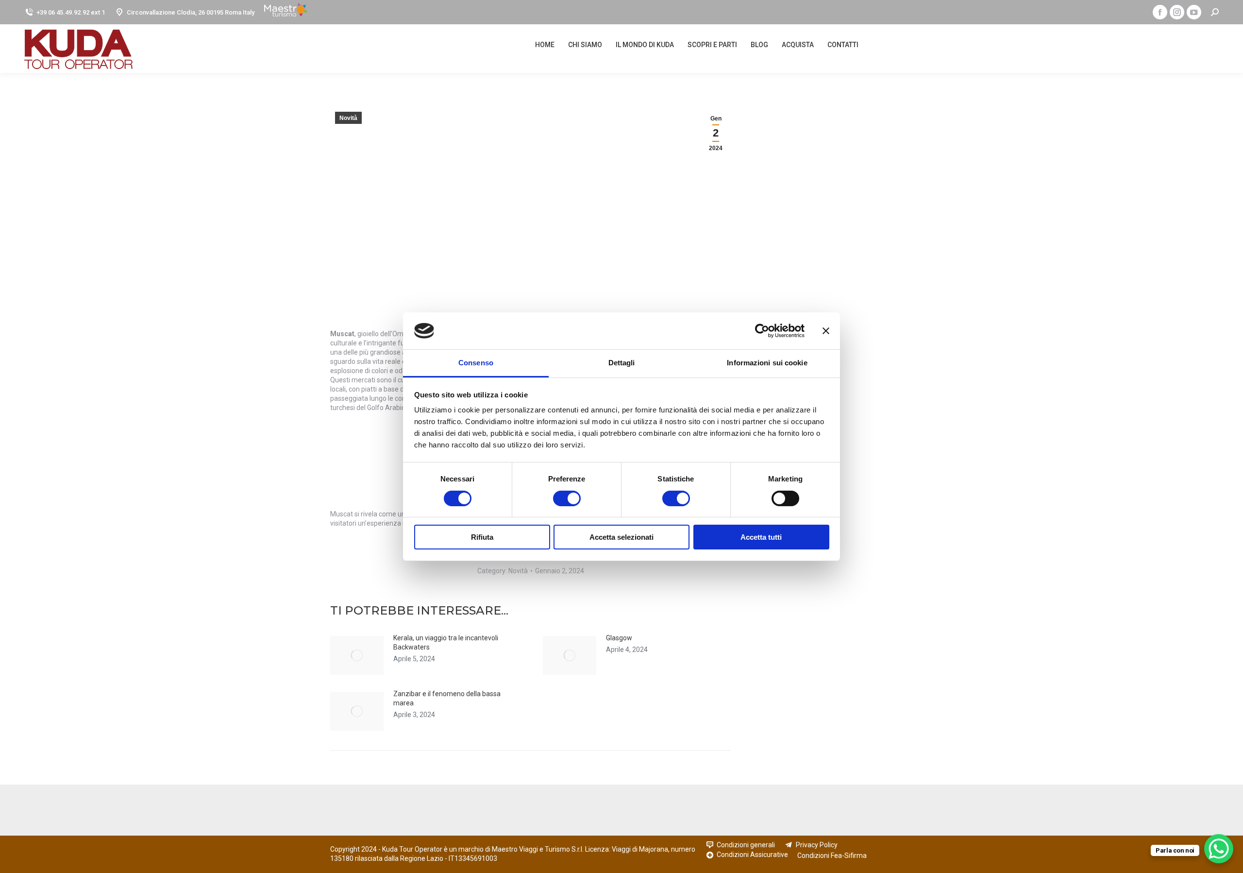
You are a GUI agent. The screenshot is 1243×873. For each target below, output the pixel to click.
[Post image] (357, 655)
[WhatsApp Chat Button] (1218, 848)
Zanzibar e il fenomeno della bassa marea (447, 698)
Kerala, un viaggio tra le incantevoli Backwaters (445, 642)
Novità (348, 118)
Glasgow (619, 638)
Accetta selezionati (621, 537)
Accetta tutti (761, 537)
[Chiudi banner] (826, 330)
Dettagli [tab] (621, 363)
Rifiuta (482, 537)
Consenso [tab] (475, 363)
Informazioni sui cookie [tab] (767, 363)
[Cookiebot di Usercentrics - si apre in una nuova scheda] (762, 331)
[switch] (556, 498)
